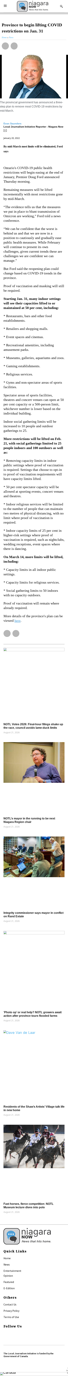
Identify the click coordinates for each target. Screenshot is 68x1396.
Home (7, 1258)
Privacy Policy (11, 1310)
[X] (4, 1337)
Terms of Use (11, 1317)
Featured (8, 1282)
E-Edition (9, 1288)
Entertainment (12, 1270)
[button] (5, 46)
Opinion (8, 1275)
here (17, 620)
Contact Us (9, 1304)
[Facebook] (4, 1333)
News (6, 1264)
